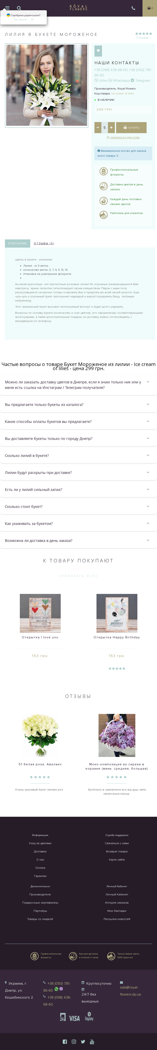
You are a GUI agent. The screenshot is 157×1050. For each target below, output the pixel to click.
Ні (32, 19)
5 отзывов (142, 37)
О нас (40, 859)
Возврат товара (117, 851)
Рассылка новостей (117, 919)
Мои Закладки (116, 911)
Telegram (142, 80)
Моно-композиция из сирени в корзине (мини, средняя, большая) (117, 766)
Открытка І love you (40, 637)
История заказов (117, 902)
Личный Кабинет (116, 894)
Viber (103, 80)
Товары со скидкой (40, 919)
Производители (40, 894)
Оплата (40, 868)
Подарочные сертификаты (40, 902)
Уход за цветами (40, 843)
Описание (17, 243)
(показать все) (78, 576)
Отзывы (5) (44, 243)
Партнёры (40, 911)
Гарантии (40, 876)
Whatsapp (121, 80)
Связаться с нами (117, 843)
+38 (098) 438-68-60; (111, 70)
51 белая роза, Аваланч (40, 764)
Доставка (40, 851)
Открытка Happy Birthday (117, 637)
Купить (133, 127)
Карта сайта (117, 859)
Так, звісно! (20, 19)
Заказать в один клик (125, 137)
